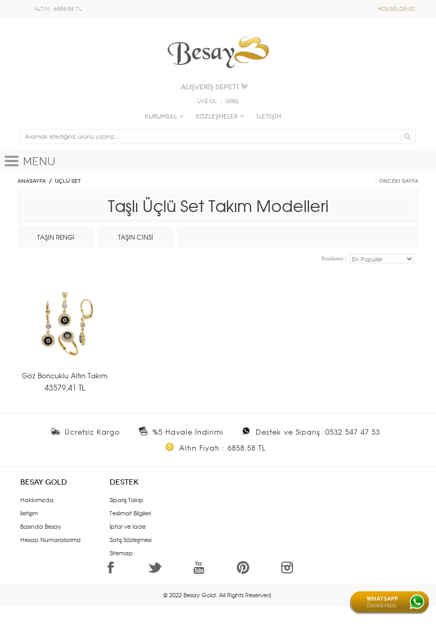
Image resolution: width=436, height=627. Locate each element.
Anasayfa (32, 181)
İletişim (29, 513)
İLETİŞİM (268, 116)
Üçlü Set (68, 181)
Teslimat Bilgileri (130, 513)
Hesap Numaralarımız (50, 539)
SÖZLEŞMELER (217, 116)
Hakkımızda (37, 499)
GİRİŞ (232, 101)
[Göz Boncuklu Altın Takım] (67, 338)
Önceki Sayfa (398, 181)
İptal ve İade (128, 526)
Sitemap (121, 552)
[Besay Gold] (218, 33)
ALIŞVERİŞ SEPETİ (210, 87)
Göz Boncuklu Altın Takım (64, 375)
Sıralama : (335, 258)
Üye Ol (207, 101)
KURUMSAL (161, 116)
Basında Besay (40, 526)
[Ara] (406, 136)
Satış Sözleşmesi (131, 539)
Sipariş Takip (127, 499)
